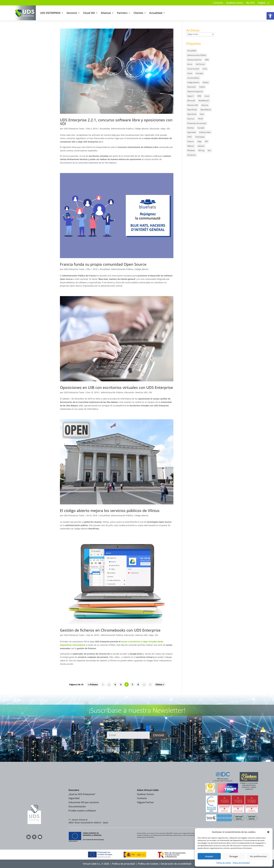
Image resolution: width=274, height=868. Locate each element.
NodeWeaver (204, 100)
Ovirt (202, 114)
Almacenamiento (194, 60)
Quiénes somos (234, 3)
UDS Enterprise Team (74, 128)
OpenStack (191, 114)
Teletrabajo (200, 137)
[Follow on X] (34, 837)
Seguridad (191, 132)
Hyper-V (190, 96)
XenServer (191, 155)
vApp (163, 128)
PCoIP (200, 118)
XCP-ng (201, 150)
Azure (189, 64)
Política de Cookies (148, 863)
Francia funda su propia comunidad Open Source (103, 264)
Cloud (189, 73)
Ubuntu (190, 141)
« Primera (93, 684)
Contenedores (193, 78)
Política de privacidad (241, 862)
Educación (154, 128)
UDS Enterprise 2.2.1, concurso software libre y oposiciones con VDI (116, 121)
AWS (207, 60)
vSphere (201, 146)
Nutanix (205, 105)
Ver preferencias (258, 856)
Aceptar (209, 856)
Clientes (138, 13)
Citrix (205, 69)
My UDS (250, 3)
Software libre (205, 132)
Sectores (72, 13)
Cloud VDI (89, 13)
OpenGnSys (192, 109)
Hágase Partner (145, 802)
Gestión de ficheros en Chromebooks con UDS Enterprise (110, 630)
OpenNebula (206, 109)
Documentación (77, 806)
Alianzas (106, 13)
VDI (168, 128)
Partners (122, 13)
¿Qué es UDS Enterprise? (81, 794)
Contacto (218, 3)
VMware (190, 146)
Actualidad (155, 13)
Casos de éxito (193, 69)
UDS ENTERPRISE (50, 13)
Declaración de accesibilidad (176, 863)
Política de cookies (223, 862)
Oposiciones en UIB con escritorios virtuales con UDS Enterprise (116, 387)
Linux (207, 96)
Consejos (199, 73)
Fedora (202, 87)
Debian (206, 82)
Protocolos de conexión (196, 123)
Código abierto (141, 128)
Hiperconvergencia (195, 91)
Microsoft (191, 100)
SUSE (189, 137)
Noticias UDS (141, 392)
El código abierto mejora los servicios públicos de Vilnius (110, 510)
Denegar (233, 856)
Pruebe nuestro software (82, 810)
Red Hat (190, 128)
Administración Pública (122, 128)
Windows (191, 150)
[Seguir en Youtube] (40, 837)
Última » (160, 684)
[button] (270, 16)
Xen (209, 150)
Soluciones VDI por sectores (83, 802)
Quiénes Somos (145, 794)
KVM (199, 96)
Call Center (200, 64)
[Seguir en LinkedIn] (28, 837)
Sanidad (201, 128)
